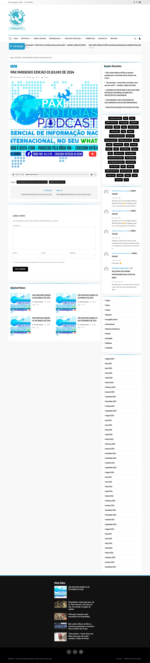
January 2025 (109, 448)
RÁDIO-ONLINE (40, 38)
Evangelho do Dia (111, 319)
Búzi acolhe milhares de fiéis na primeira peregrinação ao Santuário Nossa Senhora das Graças (103, 45)
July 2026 (108, 363)
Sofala (134, 175)
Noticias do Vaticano (112, 329)
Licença (119, 659)
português (108, 338)
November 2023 (110, 515)
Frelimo (136, 140)
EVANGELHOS (54, 38)
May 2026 (108, 373)
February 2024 (110, 500)
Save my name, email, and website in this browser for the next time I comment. (40, 262)
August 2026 (109, 359)
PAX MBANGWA (130, 158)
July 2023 (108, 534)
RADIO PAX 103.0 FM (57, 182)
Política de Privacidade (132, 659)
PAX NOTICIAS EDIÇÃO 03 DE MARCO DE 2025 (88, 296)
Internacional (110, 324)
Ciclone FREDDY (133, 127)
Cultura (107, 310)
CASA (16, 38)
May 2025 (108, 430)
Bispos (132, 118)
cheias (124, 127)
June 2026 (108, 368)
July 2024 (108, 477)
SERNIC (128, 175)
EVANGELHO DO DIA (125, 140)
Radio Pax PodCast (126, 171)
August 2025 (109, 415)
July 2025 (108, 420)
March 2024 (109, 496)
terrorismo (118, 180)
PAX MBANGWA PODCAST (116, 162)
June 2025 (108, 425)
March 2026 (109, 382)
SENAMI (120, 175)
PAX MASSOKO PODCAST (116, 158)
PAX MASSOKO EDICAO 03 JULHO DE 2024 (32, 182)
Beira (125, 118)
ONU (110, 153)
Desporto (130, 131)
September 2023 (110, 524)
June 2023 (108, 538)
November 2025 (110, 401)
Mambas (109, 149)
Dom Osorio (130, 136)
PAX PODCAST (114, 166)
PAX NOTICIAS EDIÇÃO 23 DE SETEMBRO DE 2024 (79, 588)
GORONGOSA (118, 144)
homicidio (133, 144)
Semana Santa (110, 175)
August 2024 (109, 472)
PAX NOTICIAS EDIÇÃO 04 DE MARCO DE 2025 (41, 319)
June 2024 (108, 482)
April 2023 (108, 548)
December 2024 (110, 453)
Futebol (109, 144)
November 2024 (110, 458)
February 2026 (110, 387)
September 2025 (111, 411)
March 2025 (109, 439)
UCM (126, 180)
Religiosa (108, 343)
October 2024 (110, 463)
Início (11, 58)
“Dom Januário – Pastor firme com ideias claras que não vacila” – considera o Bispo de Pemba (38, 45)
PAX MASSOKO (130, 153)
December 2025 (110, 396)
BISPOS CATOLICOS (111, 122)
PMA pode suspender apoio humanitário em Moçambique (79, 615)
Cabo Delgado (123, 122)
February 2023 (110, 557)
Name (15, 253)
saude (135, 171)
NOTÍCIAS (25, 38)
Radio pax (130, 166)
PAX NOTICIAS (131, 162)
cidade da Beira (115, 131)
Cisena (107, 305)
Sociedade (108, 348)
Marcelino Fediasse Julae (120, 268)
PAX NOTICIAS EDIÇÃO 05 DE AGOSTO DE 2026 (122, 107)
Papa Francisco (119, 153)
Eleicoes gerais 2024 (111, 140)
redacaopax (17, 77)
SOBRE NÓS (90, 38)
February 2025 (110, 444)
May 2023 (108, 543)
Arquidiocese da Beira (115, 118)
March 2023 (109, 552)
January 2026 (110, 392)
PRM (123, 166)
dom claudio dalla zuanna (116, 136)
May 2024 (108, 486)
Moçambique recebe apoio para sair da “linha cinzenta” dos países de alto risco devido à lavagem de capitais (81, 605)
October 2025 (110, 406)
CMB (123, 131)
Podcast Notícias (72, 38)
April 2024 (109, 491)
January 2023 (109, 562)
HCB (126, 144)
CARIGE (117, 127)
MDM (116, 149)
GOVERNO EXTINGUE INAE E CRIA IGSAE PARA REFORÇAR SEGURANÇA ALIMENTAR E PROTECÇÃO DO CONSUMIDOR (122, 92)
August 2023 (109, 529)
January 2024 (110, 505)
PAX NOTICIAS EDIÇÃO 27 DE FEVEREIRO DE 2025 (88, 319)
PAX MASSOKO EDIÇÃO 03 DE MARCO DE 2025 (41, 296)
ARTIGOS (113, 38)
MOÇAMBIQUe (125, 149)
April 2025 (108, 434)
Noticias (135, 149)
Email (43, 253)
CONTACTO (102, 38)
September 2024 (111, 467)
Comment (16, 225)
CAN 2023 (108, 127)
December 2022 (110, 567)
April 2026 (109, 378)
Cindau (13, 66)
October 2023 (109, 519)
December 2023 (110, 510)
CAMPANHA (134, 122)
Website (72, 253)
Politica (108, 333)
